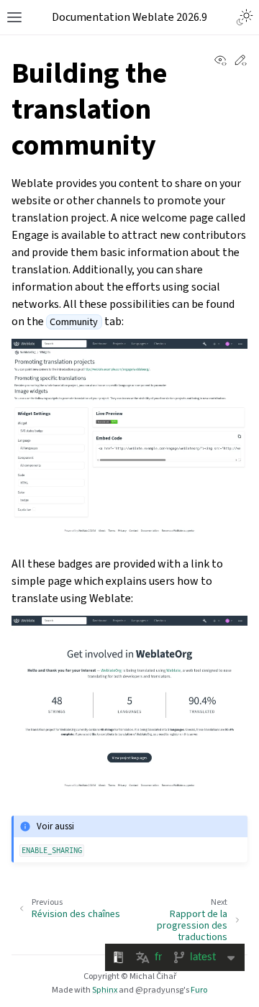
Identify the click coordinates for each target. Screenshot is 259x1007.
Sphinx (104, 989)
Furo (199, 989)
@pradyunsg (159, 989)
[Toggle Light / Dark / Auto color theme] (244, 17)
